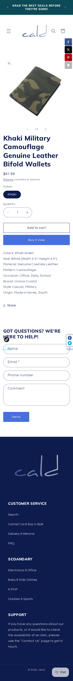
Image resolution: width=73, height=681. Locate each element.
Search (13, 514)
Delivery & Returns (21, 533)
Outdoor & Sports (20, 599)
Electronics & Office (22, 570)
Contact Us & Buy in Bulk (26, 524)
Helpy (70, 349)
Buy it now (36, 240)
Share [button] (11, 305)
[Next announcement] (65, 7)
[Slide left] (27, 129)
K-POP (12, 589)
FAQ (11, 543)
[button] (8, 31)
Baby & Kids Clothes (22, 579)
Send (16, 416)
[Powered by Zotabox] (68, 65)
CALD (41, 670)
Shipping (8, 179)
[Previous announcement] (7, 7)
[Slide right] (45, 129)
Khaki (12, 194)
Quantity (9, 204)
